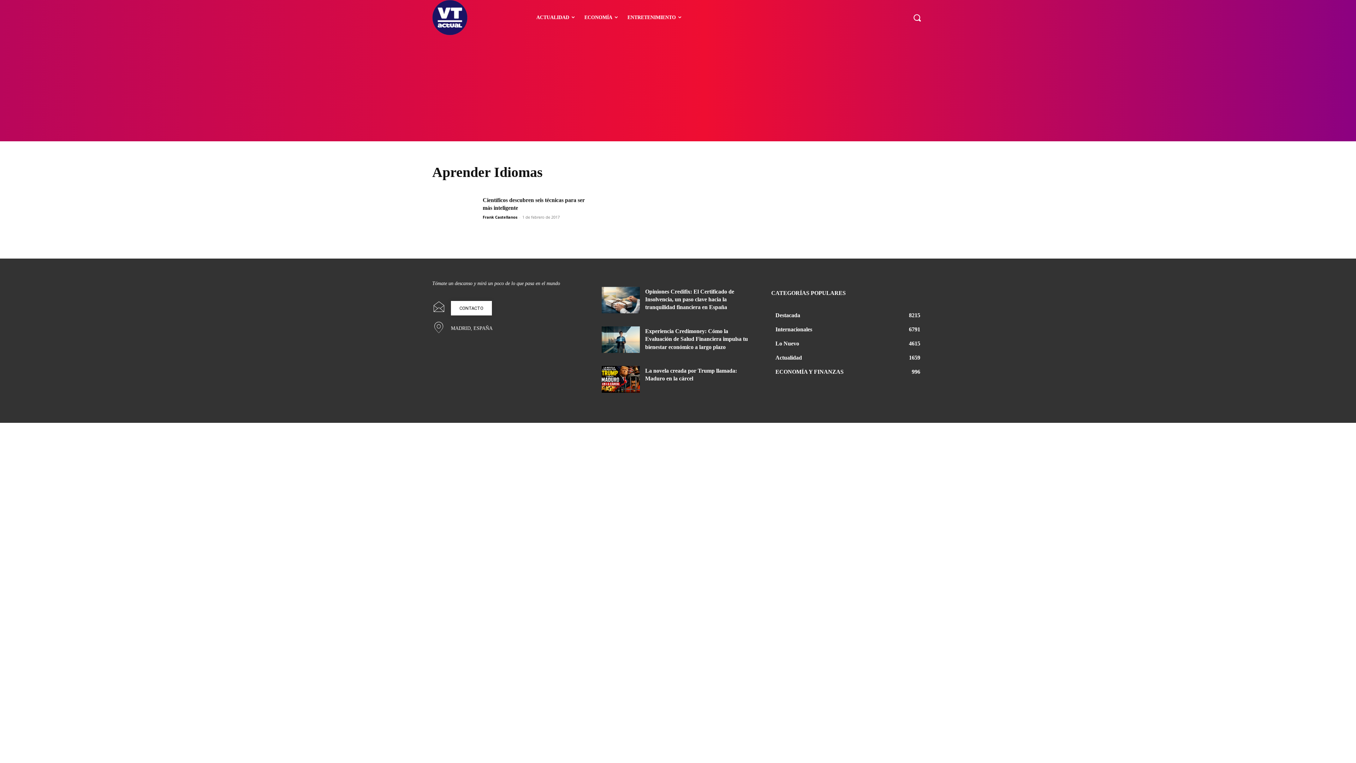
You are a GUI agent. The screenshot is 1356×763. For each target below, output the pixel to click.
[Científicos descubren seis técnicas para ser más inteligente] (455, 212)
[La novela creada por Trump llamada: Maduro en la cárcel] (621, 379)
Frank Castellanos (500, 217)
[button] (917, 17)
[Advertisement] (678, 88)
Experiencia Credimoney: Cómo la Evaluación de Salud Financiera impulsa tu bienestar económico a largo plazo (696, 339)
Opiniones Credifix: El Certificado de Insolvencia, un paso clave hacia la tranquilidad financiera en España (689, 299)
